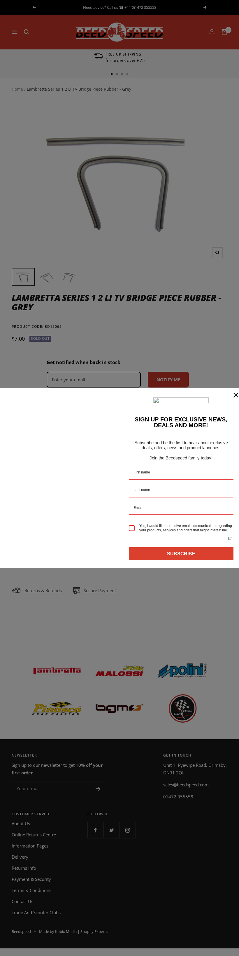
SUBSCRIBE (181, 553)
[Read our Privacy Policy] (229, 538)
